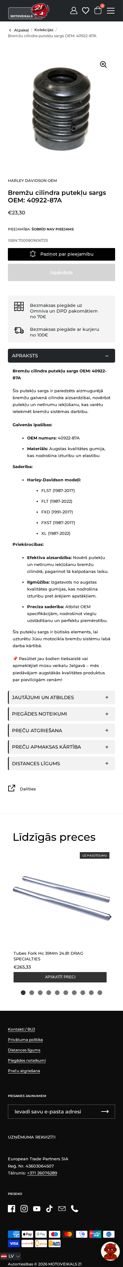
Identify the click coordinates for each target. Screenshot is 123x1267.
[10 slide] (99, 992)
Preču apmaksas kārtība (46, 747)
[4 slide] (48, 992)
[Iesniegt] (105, 1112)
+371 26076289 (42, 1172)
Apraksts (25, 356)
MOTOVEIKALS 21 (64, 1264)
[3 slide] (40, 992)
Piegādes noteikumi (39, 714)
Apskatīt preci (60, 977)
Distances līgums (36, 763)
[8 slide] (82, 992)
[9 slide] (91, 992)
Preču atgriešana (37, 730)
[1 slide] (23, 992)
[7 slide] (74, 992)
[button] (10, 1256)
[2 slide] (31, 992)
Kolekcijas (43, 29)
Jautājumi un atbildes (43, 697)
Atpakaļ (21, 30)
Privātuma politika (25, 1039)
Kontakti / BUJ (21, 1029)
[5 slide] (57, 992)
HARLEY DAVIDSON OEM (32, 180)
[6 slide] (65, 992)
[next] (108, 916)
